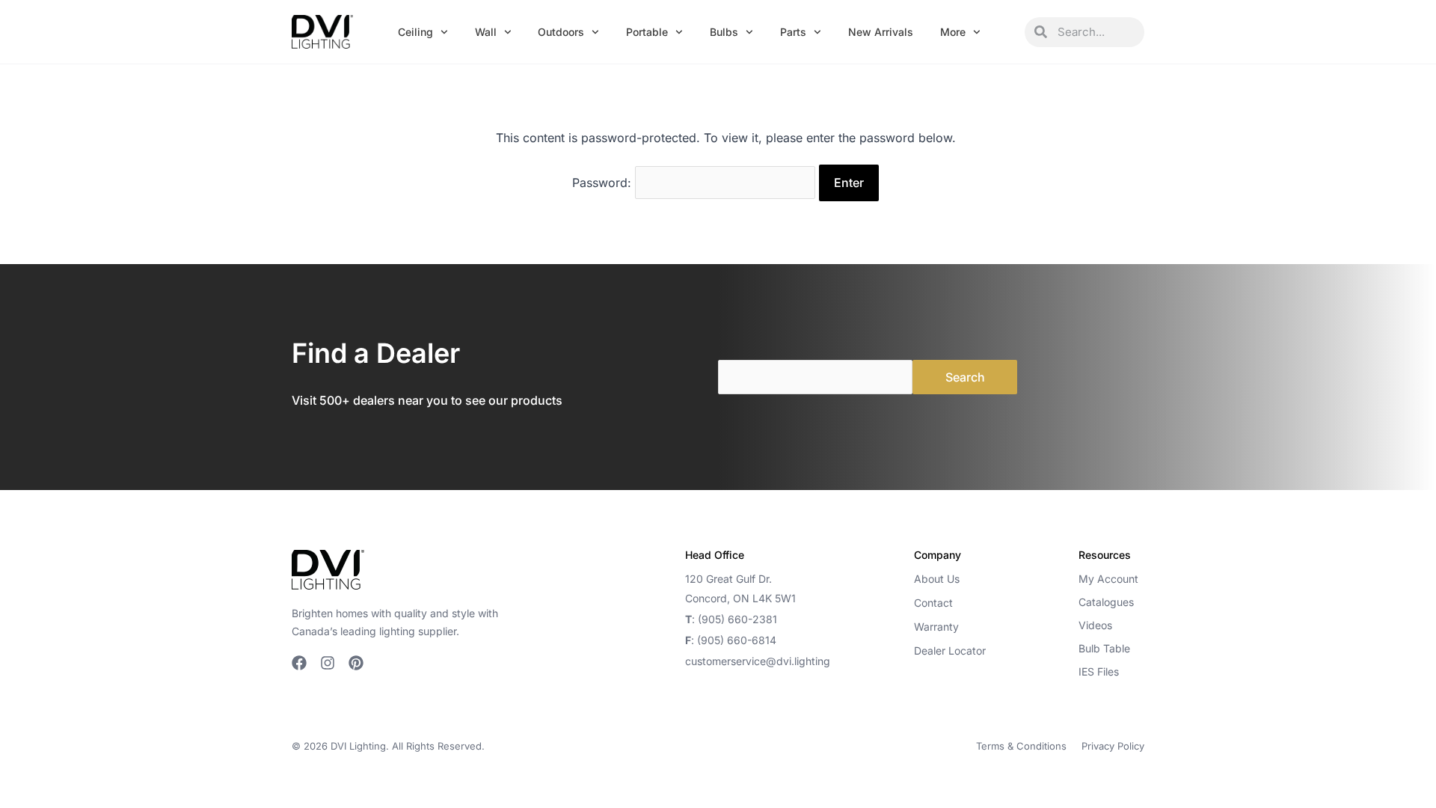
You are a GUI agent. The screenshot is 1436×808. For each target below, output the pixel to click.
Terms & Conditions (1021, 746)
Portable (647, 31)
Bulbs (724, 31)
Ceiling (415, 31)
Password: (603, 182)
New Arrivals (880, 31)
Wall (486, 31)
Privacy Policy (1112, 746)
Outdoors (561, 31)
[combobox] (1095, 32)
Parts (793, 31)
